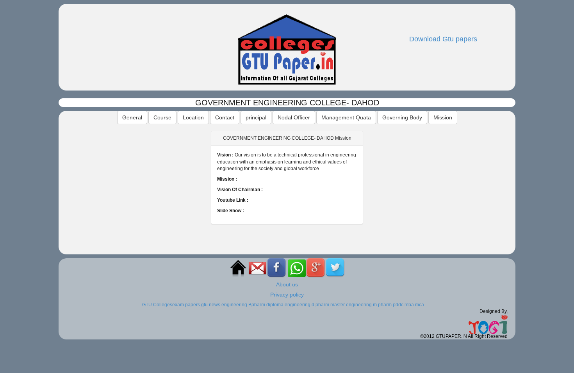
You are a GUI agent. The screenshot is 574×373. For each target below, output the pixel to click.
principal (256, 117)
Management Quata (346, 117)
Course (162, 117)
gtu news (210, 304)
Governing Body (402, 117)
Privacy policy (287, 294)
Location (193, 117)
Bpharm (256, 304)
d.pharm (320, 304)
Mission (442, 117)
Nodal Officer (294, 117)
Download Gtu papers (443, 39)
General (132, 117)
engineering (234, 304)
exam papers (186, 304)
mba (409, 304)
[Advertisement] (134, 178)
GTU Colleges (157, 304)
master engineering (351, 304)
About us (287, 284)
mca (419, 304)
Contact (224, 117)
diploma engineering (288, 304)
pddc (398, 304)
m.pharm (382, 304)
